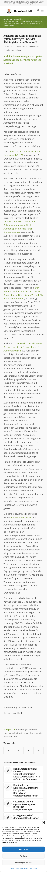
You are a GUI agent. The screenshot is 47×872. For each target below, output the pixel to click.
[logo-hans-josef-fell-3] (19, 11)
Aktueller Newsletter (13, 19)
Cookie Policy (14, 868)
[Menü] (42, 11)
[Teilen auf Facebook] (8, 750)
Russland (7, 737)
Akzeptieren (23, 849)
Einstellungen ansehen (23, 863)
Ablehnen (23, 856)
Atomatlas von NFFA (20, 518)
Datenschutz (24, 868)
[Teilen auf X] (19, 750)
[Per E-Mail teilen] (38, 750)
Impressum (33, 868)
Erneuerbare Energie (32, 733)
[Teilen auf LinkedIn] (28, 750)
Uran (15, 737)
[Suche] (37, 11)
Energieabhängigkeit (12, 733)
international (16, 50)
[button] (43, 822)
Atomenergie (21, 729)
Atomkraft (23, 47)
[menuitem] (37, 11)
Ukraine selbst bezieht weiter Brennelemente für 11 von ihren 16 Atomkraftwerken (22, 347)
